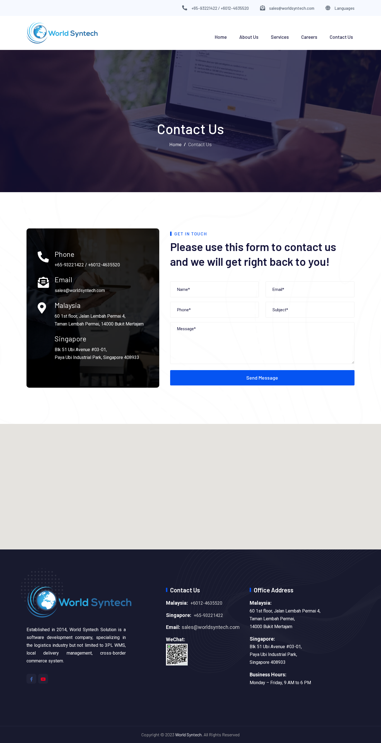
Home (221, 37)
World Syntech (188, 734)
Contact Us (341, 37)
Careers (309, 37)
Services (280, 37)
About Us (248, 37)
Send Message (262, 378)
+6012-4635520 (206, 603)
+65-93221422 (208, 615)
